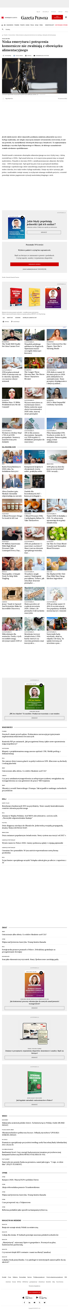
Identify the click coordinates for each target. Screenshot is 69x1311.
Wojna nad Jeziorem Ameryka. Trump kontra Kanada (24, 942)
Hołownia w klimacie (7, 1149)
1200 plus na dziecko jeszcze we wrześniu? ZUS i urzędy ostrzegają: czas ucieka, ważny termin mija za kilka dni (56, 469)
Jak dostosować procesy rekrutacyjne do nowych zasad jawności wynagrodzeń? (34, 1002)
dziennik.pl (46, 11)
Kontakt (4, 1277)
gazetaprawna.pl (33, 1281)
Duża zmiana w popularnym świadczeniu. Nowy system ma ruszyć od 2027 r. (34, 835)
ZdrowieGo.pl (41, 1281)
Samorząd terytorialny (8, 840)
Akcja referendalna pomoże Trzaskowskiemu (20, 1187)
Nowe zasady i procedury (34, 1098)
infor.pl (60, 11)
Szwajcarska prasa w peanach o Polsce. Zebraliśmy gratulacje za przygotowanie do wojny (28, 950)
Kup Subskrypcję (57, 17)
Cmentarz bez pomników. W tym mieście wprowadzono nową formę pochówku (30, 851)
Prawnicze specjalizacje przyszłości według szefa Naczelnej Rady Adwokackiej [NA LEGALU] (34, 1143)
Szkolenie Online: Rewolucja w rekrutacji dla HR (34, 999)
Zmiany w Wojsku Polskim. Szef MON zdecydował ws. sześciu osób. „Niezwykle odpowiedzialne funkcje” (30, 817)
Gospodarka (5, 748)
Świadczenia (5, 832)
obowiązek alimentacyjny (30, 317)
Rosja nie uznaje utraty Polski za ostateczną (20, 1227)
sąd (4, 317)
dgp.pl (38, 11)
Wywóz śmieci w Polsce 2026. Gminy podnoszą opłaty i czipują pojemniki (32, 843)
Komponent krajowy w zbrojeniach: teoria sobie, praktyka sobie (33, 469)
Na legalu (4, 1139)
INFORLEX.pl (25, 1281)
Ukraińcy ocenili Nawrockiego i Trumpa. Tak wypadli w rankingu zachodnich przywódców (34, 789)
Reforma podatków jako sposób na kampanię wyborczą (24, 1210)
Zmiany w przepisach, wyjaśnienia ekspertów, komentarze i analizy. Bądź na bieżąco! (34, 1052)
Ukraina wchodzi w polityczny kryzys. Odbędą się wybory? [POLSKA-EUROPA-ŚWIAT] (31, 1134)
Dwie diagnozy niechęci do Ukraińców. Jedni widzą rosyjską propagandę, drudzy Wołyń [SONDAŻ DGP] (32, 826)
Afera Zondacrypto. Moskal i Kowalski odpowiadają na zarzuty (12, 493)
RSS (66, 1277)
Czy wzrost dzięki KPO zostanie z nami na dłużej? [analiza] (26, 1252)
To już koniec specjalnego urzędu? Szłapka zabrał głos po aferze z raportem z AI (34, 861)
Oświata (4, 775)
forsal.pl (53, 11)
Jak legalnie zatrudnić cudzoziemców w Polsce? (34, 1100)
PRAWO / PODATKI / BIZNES (34, 1048)
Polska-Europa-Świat (8, 1129)
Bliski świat (5, 1120)
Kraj (3, 758)
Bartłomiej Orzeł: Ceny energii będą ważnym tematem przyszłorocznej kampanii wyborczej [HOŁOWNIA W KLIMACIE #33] (31, 1153)
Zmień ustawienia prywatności (54, 1277)
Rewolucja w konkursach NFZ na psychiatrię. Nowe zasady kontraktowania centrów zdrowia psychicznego (33, 807)
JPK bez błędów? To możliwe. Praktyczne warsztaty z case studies (34, 714)
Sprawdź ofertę (34, 264)
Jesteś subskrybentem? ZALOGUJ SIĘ (34, 269)
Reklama (15, 1277)
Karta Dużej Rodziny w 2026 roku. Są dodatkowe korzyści (11, 469)
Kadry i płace (5, 803)
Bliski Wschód (5, 956)
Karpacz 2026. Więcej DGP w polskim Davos (20, 1180)
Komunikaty (22, 1277)
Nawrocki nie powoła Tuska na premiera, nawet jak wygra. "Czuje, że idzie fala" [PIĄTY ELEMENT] (32, 1163)
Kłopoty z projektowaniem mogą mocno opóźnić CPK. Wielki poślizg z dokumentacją (31, 752)
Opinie (3, 939)
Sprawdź (44, 232)
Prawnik (5, 35)
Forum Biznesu (59, 1281)
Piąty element (5, 1159)
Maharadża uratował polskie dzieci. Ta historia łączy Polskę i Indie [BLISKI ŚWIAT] (33, 1124)
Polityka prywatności (39, 1277)
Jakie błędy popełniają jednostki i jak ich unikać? (41, 223)
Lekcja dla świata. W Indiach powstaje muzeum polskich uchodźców (30, 1235)
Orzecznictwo (11, 35)
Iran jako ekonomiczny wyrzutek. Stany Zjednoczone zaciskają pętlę (30, 959)
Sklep (66, 11)
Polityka (4, 822)
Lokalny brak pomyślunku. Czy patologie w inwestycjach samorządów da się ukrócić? (34, 1261)
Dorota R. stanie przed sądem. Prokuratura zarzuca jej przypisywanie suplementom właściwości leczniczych (31, 735)
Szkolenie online (35, 711)
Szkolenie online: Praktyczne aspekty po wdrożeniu (42, 227)
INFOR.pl (19, 1281)
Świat (3, 768)
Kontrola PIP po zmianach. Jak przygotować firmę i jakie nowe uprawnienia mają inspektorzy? (33, 742)
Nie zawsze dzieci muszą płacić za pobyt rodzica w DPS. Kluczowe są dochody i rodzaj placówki (34, 762)
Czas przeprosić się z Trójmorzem (16, 1202)
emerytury (10, 317)
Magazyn (4, 1224)
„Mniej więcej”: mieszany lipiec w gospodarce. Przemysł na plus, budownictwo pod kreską (29, 1243)
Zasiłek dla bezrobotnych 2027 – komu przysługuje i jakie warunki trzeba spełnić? (32, 493)
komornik (17, 317)
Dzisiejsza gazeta (11, 17)
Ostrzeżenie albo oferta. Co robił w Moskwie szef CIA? (24, 771)
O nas (9, 1277)
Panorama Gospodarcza (34, 1286)
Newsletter (48, 1281)
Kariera (30, 1277)
